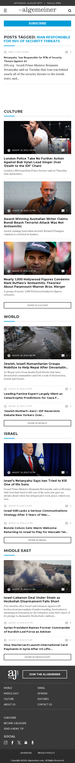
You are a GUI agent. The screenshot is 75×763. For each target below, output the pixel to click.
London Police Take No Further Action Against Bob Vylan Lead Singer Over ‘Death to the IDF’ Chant (34, 162)
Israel (41, 688)
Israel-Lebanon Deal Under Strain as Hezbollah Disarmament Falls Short (32, 599)
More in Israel (37, 540)
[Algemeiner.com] (37, 10)
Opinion (42, 693)
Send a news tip (14, 728)
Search (69, 10)
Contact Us (45, 704)
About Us (9, 704)
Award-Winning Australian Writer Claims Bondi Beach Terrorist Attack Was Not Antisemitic (36, 222)
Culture (9, 699)
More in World (37, 423)
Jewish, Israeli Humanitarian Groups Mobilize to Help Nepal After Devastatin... (36, 365)
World (8, 688)
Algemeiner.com (35, 760)
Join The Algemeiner (44, 674)
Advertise (26, 752)
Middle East (11, 693)
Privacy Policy (46, 752)
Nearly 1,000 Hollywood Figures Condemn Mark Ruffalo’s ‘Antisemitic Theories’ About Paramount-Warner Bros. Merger (37, 283)
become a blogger (15, 723)
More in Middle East (37, 657)
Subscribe (37, 23)
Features (43, 699)
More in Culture (37, 305)
